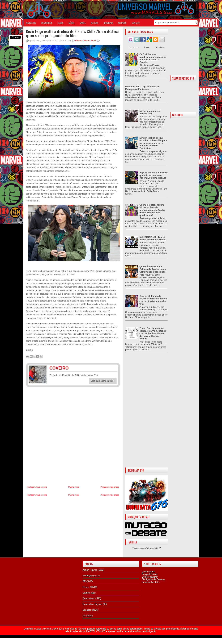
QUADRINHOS (46, 22)
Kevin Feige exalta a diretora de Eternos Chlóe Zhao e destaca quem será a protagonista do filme (72, 33)
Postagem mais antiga (109, 487)
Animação (88, 575)
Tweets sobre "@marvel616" (146, 548)
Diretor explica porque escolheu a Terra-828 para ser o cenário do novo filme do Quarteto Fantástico (153, 143)
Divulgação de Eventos (153, 579)
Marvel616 (31, 22)
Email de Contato (150, 582)
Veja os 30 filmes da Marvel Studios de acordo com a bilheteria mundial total (153, 300)
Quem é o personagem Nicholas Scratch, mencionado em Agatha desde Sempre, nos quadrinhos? (152, 210)
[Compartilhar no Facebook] (37, 356)
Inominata (108, 22)
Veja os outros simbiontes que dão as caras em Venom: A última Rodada (153, 175)
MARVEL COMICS (95, 631)
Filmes (87, 40)
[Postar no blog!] (31, 356)
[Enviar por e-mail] (27, 356)
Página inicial (73, 487)
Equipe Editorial (149, 574)
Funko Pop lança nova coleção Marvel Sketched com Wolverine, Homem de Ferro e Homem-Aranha (152, 333)
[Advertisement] (146, 413)
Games (86, 592)
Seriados (87, 610)
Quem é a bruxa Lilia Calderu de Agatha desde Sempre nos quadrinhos (152, 269)
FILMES (60, 22)
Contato (136, 22)
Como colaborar (149, 577)
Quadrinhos (88, 598)
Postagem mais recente (37, 487)
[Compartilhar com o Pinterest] (40, 356)
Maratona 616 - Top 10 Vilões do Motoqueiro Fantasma (142, 88)
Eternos (79, 40)
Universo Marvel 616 (52, 628)
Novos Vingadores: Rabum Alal (149, 112)
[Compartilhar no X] (34, 356)
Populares (133, 47)
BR (84, 581)
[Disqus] (73, 436)
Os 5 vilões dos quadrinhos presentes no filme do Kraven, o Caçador (152, 58)
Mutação (122, 22)
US (84, 615)
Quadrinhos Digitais (92, 604)
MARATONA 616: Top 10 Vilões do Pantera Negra (152, 238)
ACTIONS (95, 22)
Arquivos (159, 47)
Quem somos (148, 571)
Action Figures (90, 570)
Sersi (93, 40)
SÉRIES (72, 22)
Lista (146, 47)
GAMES (83, 22)
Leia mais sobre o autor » (103, 381)
